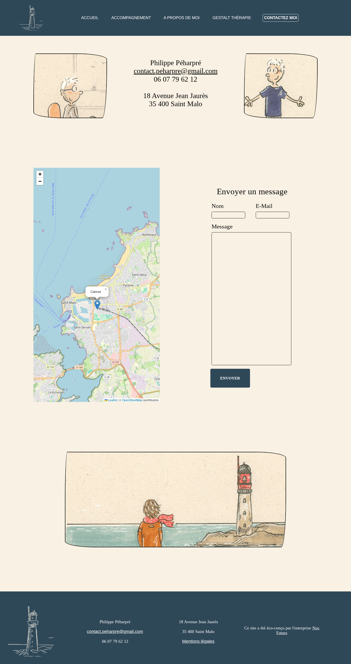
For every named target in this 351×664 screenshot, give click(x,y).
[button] (97, 305)
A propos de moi (182, 18)
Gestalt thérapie (232, 18)
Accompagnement (131, 18)
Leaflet (112, 400)
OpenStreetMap (132, 400)
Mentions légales (198, 641)
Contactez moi (280, 18)
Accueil (89, 18)
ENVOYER (230, 378)
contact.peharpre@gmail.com (176, 71)
